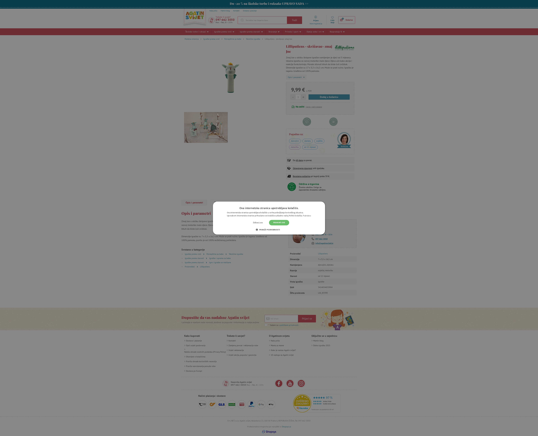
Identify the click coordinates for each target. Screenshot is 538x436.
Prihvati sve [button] (279, 222)
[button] (269, 229)
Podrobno (307, 215)
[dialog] (269, 218)
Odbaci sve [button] (258, 222)
